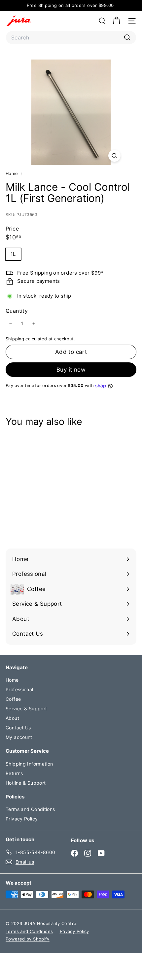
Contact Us (18, 727)
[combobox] (71, 37)
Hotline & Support (26, 783)
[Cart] (116, 21)
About (12, 718)
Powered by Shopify (28, 938)
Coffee (13, 699)
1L (13, 254)
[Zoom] (114, 156)
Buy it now (71, 369)
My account (19, 737)
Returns (14, 773)
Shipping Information (29, 764)
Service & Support (26, 708)
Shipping (15, 338)
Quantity (17, 310)
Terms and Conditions (30, 809)
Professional (19, 689)
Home (12, 173)
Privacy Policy (22, 818)
